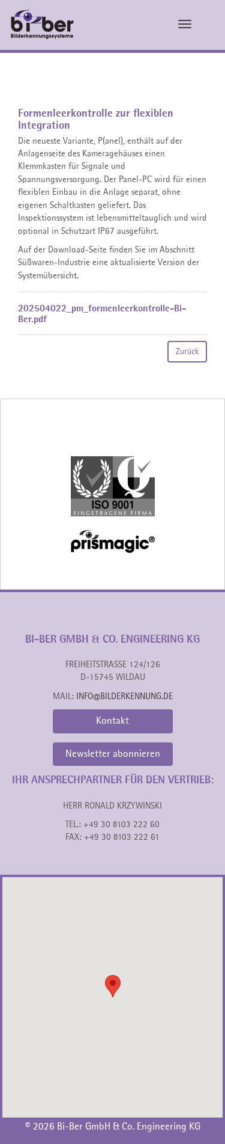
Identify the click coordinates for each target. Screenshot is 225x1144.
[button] (112, 986)
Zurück (187, 351)
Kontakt (112, 721)
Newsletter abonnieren (112, 754)
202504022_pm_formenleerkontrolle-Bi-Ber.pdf (102, 314)
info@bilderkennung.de (124, 697)
